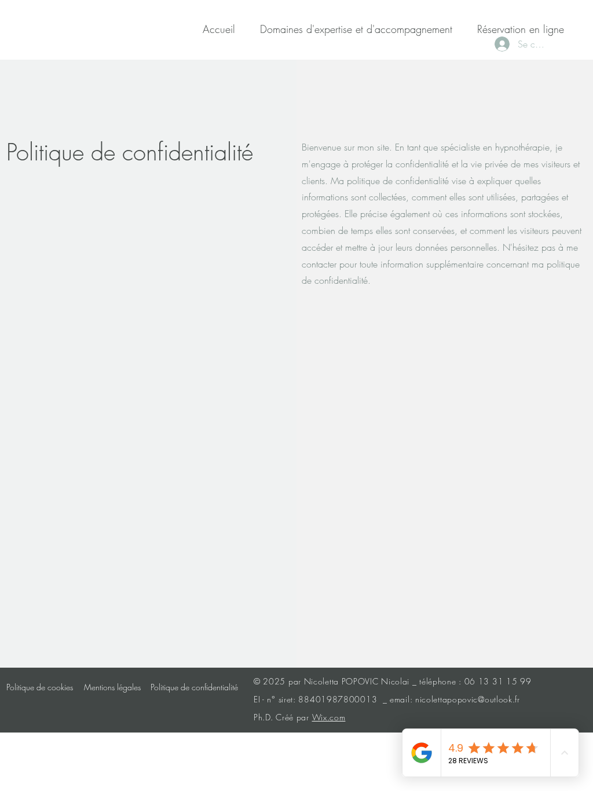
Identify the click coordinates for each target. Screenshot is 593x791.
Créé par (294, 717)
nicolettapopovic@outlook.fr (467, 699)
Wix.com (329, 717)
